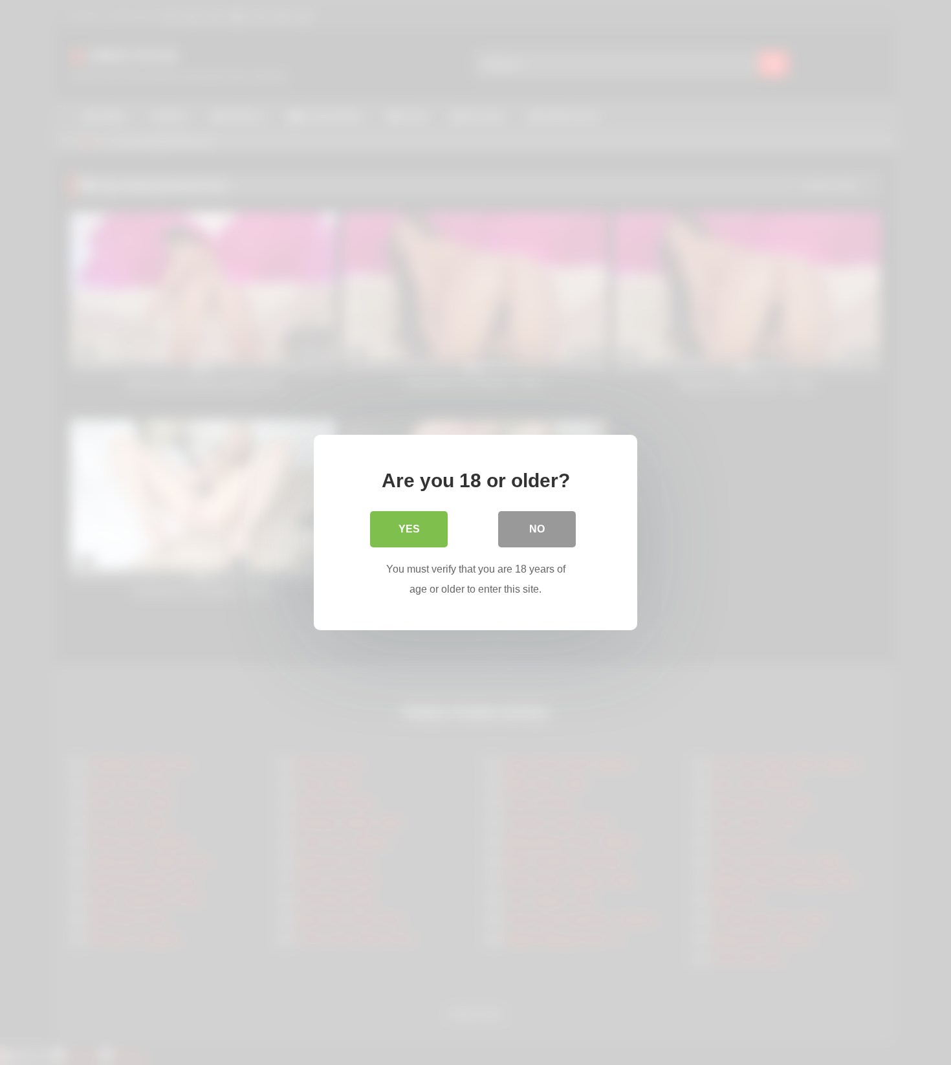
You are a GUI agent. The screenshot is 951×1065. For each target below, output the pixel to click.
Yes (409, 528)
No (537, 528)
